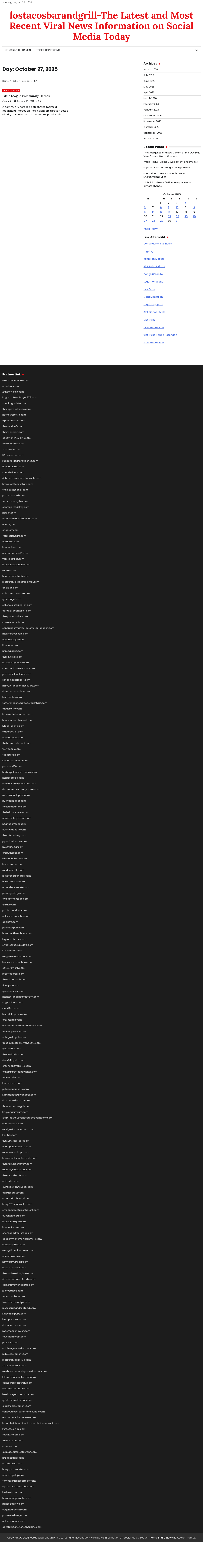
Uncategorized (11, 90)
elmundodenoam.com (15, 380)
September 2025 (153, 132)
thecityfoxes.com (12, 656)
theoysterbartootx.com (15, 1140)
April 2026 (149, 92)
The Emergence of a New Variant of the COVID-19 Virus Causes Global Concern (172, 154)
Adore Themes (186, 1537)
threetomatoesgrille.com (16, 1106)
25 (186, 216)
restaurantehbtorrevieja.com (19, 1417)
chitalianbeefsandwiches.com (19, 1071)
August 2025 (151, 138)
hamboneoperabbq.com (16, 1498)
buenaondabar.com (14, 800)
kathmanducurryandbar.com (19, 1094)
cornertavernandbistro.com (18, 1284)
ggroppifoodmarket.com (16, 610)
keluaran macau (154, 327)
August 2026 (151, 69)
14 (153, 212)
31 (177, 221)
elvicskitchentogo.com (15, 898)
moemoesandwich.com (16, 1331)
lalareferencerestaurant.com (19, 1377)
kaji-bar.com (9, 1135)
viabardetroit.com (12, 731)
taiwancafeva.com (13, 443)
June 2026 (149, 81)
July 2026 (149, 75)
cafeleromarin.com (13, 967)
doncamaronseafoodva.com (19, 1279)
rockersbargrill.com (13, 973)
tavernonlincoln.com (14, 1336)
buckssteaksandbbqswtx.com (19, 1158)
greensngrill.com (11, 599)
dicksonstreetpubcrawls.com (19, 783)
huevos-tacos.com (13, 881)
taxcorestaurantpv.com (16, 1302)
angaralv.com (10, 530)
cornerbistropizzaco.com (16, 818)
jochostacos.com (12, 1290)
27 (145, 221)
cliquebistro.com (12, 708)
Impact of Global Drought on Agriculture (167, 167)
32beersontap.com (13, 455)
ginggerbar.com (11, 1048)
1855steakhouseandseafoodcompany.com (27, 1117)
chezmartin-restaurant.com (18, 668)
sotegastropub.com (14, 1037)
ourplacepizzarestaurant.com (19, 1452)
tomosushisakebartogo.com (19, 1480)
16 (169, 212)
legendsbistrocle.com (14, 939)
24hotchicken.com (13, 391)
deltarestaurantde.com (15, 1388)
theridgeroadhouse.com (16, 409)
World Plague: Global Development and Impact (171, 161)
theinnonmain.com (13, 432)
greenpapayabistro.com (16, 1065)
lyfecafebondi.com (13, 726)
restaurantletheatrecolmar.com (20, 581)
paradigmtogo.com (14, 893)
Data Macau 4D (153, 297)
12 (194, 207)
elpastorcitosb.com (13, 420)
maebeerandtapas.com (16, 1152)
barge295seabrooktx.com (17, 1204)
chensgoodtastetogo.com (17, 1233)
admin (8, 101)
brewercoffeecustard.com (17, 484)
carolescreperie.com (14, 622)
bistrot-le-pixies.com (14, 1014)
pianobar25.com (12, 766)
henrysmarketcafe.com (15, 576)
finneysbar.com (11, 985)
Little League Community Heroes (26, 96)
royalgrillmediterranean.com (18, 1250)
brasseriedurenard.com (15, 564)
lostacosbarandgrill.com (16, 875)
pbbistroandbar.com (14, 910)
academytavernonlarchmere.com (22, 1238)
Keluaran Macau (154, 259)
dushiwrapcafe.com (14, 829)
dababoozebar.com (14, 1325)
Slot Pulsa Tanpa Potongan (160, 335)
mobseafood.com (13, 777)
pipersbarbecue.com (14, 841)
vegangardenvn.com (14, 1509)
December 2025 (153, 115)
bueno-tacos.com (13, 1227)
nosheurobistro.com (14, 414)
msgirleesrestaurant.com (17, 956)
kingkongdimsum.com (15, 1112)
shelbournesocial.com (15, 489)
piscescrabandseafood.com (19, 1308)
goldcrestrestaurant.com (17, 1400)
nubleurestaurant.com (15, 1354)
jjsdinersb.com (10, 1342)
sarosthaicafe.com (13, 1256)
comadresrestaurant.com (17, 1382)
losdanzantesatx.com (15, 760)
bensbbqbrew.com (13, 1503)
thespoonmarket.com (15, 616)
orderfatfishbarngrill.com (16, 1198)
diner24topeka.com (13, 1060)
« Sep (147, 229)
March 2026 (150, 98)
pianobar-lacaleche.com (16, 674)
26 (194, 216)
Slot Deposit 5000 (155, 312)
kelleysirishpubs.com (14, 1313)
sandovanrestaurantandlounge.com (23, 1411)
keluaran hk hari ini (18, 50)
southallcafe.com (12, 1123)
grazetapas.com (12, 1019)
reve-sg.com (9, 524)
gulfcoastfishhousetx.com (17, 1186)
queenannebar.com (13, 1215)
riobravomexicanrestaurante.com (21, 478)
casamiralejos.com (13, 639)
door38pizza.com (12, 1463)
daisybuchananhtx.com (16, 691)
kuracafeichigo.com (14, 1429)
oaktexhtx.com (11, 1181)
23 (169, 216)
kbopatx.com (10, 645)
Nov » (155, 229)
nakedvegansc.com (13, 1521)
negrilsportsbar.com (14, 824)
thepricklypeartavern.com (17, 1163)
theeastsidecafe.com (14, 1175)
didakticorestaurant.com (16, 1406)
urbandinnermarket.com (16, 887)
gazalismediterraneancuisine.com (22, 1527)
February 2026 (152, 104)
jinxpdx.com (9, 512)
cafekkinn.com (10, 1446)
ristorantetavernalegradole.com (20, 789)
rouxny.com (9, 570)
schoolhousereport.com (16, 679)
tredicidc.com (10, 587)
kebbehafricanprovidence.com (20, 460)
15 (161, 212)
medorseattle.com (13, 870)
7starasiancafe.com (14, 535)
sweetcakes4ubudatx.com (17, 945)
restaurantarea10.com (15, 553)
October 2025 (151, 127)
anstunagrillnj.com (13, 1475)
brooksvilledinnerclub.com (17, 714)
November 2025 (152, 121)
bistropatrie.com (12, 697)
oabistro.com (10, 922)
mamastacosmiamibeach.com (20, 996)
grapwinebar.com (12, 852)
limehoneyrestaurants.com (18, 1394)
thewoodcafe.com (13, 426)
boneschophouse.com (15, 662)
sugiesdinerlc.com (12, 1002)
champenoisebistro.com (16, 1146)
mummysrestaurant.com (17, 1169)
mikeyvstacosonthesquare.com (20, 685)
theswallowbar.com (13, 1054)
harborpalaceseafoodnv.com (19, 772)
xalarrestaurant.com (14, 1365)
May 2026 (149, 86)
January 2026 (151, 109)
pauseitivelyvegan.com (15, 1515)
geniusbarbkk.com (13, 1192)
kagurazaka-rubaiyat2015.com (19, 397)
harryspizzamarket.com (15, 1469)
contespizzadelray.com (15, 507)
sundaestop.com (12, 449)
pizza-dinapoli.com (13, 495)
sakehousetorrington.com (17, 605)
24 (177, 216)
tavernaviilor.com (12, 1077)
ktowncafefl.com (12, 950)
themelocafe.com (12, 1440)
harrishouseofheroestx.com (18, 720)
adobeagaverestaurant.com (19, 1348)
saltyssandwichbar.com (16, 916)
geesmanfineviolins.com (16, 437)
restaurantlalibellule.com (16, 1359)
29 (161, 221)
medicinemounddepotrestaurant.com (24, 1371)
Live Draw (149, 289)
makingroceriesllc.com (15, 633)
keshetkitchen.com (13, 1492)
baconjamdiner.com (14, 1267)
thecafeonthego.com (14, 835)
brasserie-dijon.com (14, 1221)
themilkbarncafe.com (14, 979)
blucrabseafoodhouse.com (18, 962)
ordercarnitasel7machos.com (19, 518)
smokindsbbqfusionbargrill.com (20, 1210)
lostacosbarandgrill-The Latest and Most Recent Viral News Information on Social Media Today (101, 25)
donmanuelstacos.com (16, 1100)
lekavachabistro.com (14, 858)
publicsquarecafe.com (15, 1089)
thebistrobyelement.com (16, 743)
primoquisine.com (12, 651)
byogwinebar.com (12, 847)
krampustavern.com (14, 1319)
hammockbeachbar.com (17, 933)
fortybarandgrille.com (15, 501)
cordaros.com (10, 541)
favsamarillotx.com (13, 1296)
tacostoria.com (11, 754)
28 (153, 221)
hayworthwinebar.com (15, 1261)
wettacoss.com (11, 749)
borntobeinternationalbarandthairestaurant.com (30, 1423)
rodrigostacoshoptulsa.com (18, 1129)
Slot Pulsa (149, 320)
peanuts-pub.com (13, 927)
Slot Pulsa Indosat (154, 266)
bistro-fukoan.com (13, 864)
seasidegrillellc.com (13, 1244)
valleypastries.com (13, 558)
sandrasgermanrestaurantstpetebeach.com (28, 628)
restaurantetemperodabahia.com (22, 1025)
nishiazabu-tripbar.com (16, 795)
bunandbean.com (12, 547)
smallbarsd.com (11, 386)
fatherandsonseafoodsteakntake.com (24, 703)
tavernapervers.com (14, 1031)
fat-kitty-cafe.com (13, 1434)
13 (145, 212)
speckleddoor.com (13, 472)
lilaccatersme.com (13, 466)
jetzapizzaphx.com (13, 1457)
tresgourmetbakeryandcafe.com (21, 1042)
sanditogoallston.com (15, 403)
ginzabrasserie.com (13, 991)
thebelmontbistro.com (15, 812)
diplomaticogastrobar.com (18, 1486)
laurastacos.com (12, 1083)
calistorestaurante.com (16, 593)
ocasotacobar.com (13, 737)
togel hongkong (48, 50)
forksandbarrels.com (14, 806)
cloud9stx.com (11, 1008)
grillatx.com (9, 904)
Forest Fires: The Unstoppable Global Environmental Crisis (164, 175)
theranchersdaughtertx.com (18, 1273)
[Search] (196, 50)
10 (177, 207)
